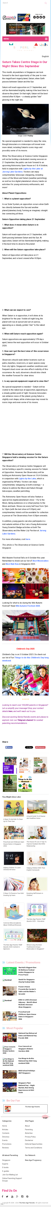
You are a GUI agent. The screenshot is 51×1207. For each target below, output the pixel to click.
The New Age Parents (27, 1203)
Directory (5, 1137)
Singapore (6, 1160)
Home (4, 1126)
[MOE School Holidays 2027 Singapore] (10, 1074)
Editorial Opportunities (33, 1144)
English (45, 56)
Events (5, 1140)
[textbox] (23, 3)
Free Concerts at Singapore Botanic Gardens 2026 (25, 1048)
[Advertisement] (26, 8)
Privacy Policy (30, 1137)
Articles (5, 1130)
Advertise (29, 1133)
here (10, 711)
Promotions (6, 1144)
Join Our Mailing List (10, 1175)
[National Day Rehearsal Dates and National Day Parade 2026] (10, 1037)
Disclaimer (29, 1140)
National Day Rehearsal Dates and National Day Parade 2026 (27, 1035)
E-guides (5, 1171)
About (27, 1126)
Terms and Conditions (33, 1148)
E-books (5, 1167)
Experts (5, 1164)
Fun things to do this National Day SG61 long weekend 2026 (27, 1061)
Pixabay (30, 136)
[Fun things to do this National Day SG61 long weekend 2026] (10, 1062)
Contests (5, 1133)
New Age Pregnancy (33, 1160)
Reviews (5, 1148)
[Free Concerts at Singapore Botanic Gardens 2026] (10, 1050)
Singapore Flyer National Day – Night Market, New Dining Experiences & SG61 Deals (26, 1087)
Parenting (29, 1130)
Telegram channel (25, 720)
